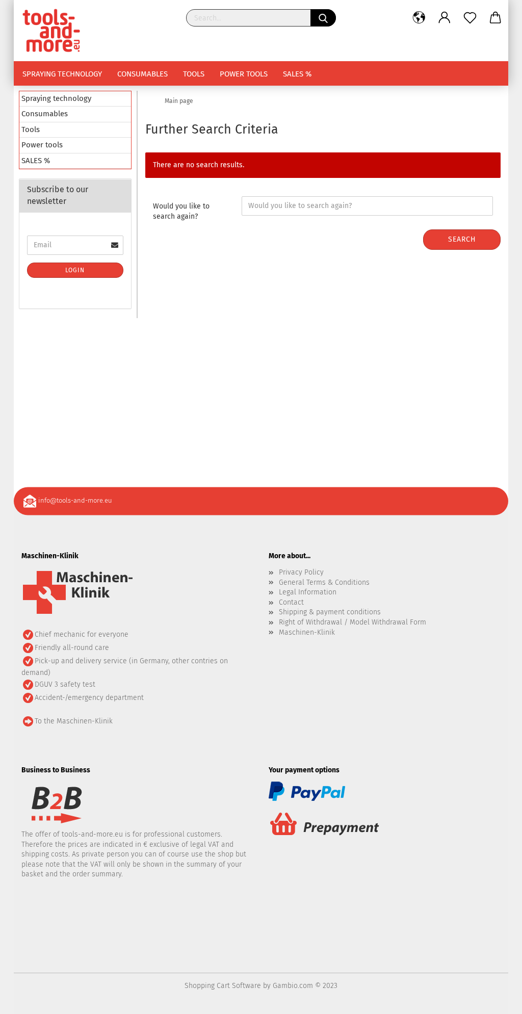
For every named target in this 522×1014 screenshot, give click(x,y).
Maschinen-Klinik (307, 632)
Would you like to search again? (181, 211)
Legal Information (307, 592)
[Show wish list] (470, 18)
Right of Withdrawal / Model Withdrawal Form (352, 622)
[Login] (444, 18)
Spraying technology (62, 74)
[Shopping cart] (495, 18)
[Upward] (494, 998)
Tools (193, 74)
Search (462, 239)
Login (75, 270)
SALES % (297, 74)
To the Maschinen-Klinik (74, 721)
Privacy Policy (301, 572)
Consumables (142, 74)
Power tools (244, 74)
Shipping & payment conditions (330, 612)
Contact (291, 602)
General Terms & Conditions (324, 582)
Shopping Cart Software (223, 985)
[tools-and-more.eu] (55, 30)
